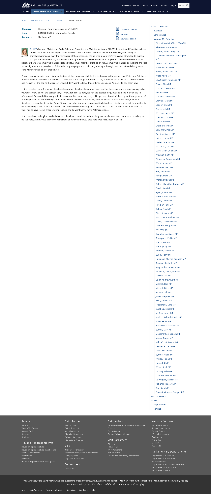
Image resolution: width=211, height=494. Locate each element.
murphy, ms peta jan (163, 38)
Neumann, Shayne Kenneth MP (171, 258)
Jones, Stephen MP (165, 296)
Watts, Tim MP (163, 242)
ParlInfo (154, 5)
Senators (25, 434)
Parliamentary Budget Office (164, 467)
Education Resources (74, 434)
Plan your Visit (114, 452)
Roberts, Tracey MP (166, 383)
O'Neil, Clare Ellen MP (166, 221)
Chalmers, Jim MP (164, 125)
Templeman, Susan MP (167, 233)
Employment (157, 437)
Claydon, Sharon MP (165, 134)
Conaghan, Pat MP (165, 129)
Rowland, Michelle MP (166, 263)
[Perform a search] (187, 5)
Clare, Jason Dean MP (166, 150)
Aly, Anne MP (162, 229)
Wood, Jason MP (164, 163)
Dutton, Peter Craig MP (167, 51)
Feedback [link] (83, 490)
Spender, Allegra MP (166, 225)
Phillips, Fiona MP (164, 358)
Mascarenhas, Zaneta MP (168, 333)
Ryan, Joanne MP (164, 192)
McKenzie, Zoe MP (165, 146)
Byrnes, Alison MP (164, 354)
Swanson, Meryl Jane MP (168, 271)
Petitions (111, 428)
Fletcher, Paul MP (164, 204)
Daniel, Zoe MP (163, 121)
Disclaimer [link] (71, 490)
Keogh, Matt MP (164, 175)
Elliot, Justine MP (164, 300)
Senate (25, 425)
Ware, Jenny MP (163, 246)
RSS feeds (156, 445)
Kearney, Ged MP (164, 167)
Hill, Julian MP (162, 92)
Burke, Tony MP (163, 254)
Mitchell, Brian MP (164, 288)
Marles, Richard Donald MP (169, 317)
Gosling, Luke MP (164, 371)
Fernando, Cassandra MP (168, 325)
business (157, 30)
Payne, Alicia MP (164, 84)
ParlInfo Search (158, 431)
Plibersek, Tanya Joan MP (168, 158)
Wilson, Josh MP (163, 367)
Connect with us (114, 431)
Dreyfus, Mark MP (164, 100)
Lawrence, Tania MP (166, 346)
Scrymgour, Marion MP (167, 379)
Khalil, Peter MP (163, 321)
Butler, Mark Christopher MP (170, 183)
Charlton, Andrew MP (166, 375)
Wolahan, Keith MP (165, 154)
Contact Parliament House (119, 434)
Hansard (59, 20)
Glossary (155, 442)
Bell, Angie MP (163, 171)
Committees (70, 468)
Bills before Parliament (74, 449)
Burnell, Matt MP (164, 329)
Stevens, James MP (165, 96)
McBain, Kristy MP (165, 313)
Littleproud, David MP (166, 63)
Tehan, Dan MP (163, 208)
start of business (160, 26)
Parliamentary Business (46, 11)
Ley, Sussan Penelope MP (168, 79)
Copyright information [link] (55, 490)
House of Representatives (33, 446)
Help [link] (93, 490)
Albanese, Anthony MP (167, 47)
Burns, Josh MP (163, 109)
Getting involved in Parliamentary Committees (127, 425)
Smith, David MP (164, 350)
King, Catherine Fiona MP (168, 267)
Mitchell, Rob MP (164, 283)
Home (26, 11)
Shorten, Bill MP (163, 292)
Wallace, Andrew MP (166, 196)
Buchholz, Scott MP (165, 308)
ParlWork (165, 5)
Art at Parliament (115, 449)
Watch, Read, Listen (73, 428)
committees (159, 396)
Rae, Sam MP (162, 387)
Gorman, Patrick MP (165, 250)
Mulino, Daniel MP (164, 338)
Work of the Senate (30, 428)
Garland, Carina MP (165, 142)
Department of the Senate (163, 455)
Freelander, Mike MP (166, 304)
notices (157, 408)
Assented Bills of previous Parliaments (81, 452)
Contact (145, 5)
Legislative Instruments (74, 458)
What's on (112, 444)
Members (26, 458)
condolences (159, 34)
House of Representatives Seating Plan (38, 461)
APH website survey (160, 434)
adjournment (159, 404)
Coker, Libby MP (164, 200)
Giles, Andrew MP (164, 213)
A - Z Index (156, 440)
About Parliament (130, 11)
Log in (173, 5)
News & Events (106, 11)
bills (155, 400)
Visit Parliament (156, 11)
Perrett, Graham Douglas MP (170, 392)
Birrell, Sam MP (163, 188)
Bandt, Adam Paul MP (166, 71)
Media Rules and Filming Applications (123, 455)
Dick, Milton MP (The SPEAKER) (171, 43)
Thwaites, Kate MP (165, 67)
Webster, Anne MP (165, 113)
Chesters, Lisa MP (165, 117)
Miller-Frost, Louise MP (167, 342)
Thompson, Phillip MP (166, 238)
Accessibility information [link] (32, 490)
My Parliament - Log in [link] (161, 425)
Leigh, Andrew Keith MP (167, 279)
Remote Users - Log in (161, 428)
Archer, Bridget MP (165, 179)
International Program (74, 440)
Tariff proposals (71, 455)
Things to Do (113, 446)
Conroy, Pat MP (163, 275)
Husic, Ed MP (162, 362)
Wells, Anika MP (163, 75)
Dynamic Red (27, 431)
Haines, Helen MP (164, 138)
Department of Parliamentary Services (168, 464)
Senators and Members (79, 11)
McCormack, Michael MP (167, 217)
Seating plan (27, 437)
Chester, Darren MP (165, 88)
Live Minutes (27, 455)
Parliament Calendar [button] (130, 5)
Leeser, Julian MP (164, 104)
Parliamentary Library (74, 437)
